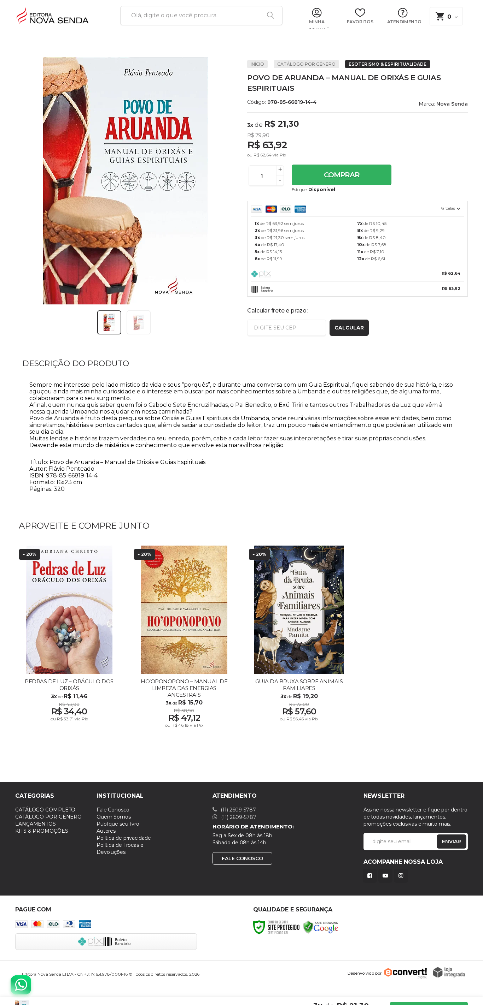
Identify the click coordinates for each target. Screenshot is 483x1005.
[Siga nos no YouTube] (387, 875)
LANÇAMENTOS (35, 824)
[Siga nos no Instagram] (402, 875)
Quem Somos (114, 817)
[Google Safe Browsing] (320, 926)
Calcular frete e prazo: (277, 310)
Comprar (342, 175)
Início (257, 64)
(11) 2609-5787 (237, 810)
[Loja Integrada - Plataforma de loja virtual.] (449, 972)
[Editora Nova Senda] (59, 16)
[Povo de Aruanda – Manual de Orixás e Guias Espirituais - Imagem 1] (109, 322)
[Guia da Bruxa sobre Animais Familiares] (299, 639)
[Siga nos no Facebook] (371, 875)
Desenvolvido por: (365, 973)
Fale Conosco (113, 810)
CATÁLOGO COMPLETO (45, 810)
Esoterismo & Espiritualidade (387, 64)
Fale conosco (242, 858)
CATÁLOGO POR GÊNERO (306, 64)
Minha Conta (316, 24)
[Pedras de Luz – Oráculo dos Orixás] (69, 639)
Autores (106, 831)
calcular (349, 328)
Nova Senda (452, 104)
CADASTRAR (444, 843)
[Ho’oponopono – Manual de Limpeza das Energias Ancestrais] (184, 639)
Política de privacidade (124, 838)
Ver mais (69, 719)
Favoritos (360, 21)
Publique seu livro (118, 824)
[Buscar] (268, 15)
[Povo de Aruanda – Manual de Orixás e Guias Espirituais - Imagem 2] (139, 322)
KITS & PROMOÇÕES (41, 831)
